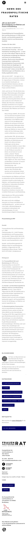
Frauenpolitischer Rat (10, 28)
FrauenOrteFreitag (8, 405)
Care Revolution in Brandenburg (11, 396)
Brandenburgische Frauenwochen (12, 392)
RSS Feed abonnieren (9, 428)
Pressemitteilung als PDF (8, 218)
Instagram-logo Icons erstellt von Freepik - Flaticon (13, 476)
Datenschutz (5, 473)
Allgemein (4, 30)
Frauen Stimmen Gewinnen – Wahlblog (13, 400)
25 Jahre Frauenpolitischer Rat (11, 383)
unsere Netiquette (17, 420)
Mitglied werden (8, 485)
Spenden (5, 489)
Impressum (4, 472)
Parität (5, 409)
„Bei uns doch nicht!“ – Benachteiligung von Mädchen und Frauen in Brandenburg (13, 24)
